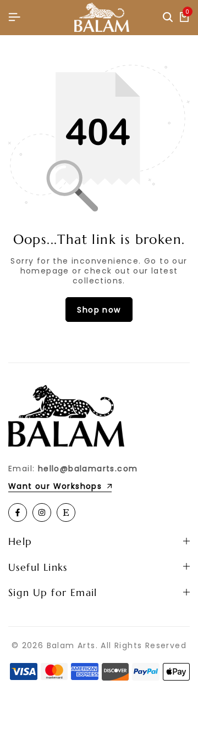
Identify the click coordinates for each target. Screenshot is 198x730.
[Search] (168, 18)
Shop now (98, 309)
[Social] (17, 512)
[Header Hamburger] (14, 17)
